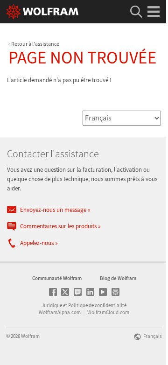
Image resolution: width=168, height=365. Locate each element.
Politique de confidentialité (97, 305)
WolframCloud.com (108, 312)
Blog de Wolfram (118, 278)
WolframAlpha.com (60, 312)
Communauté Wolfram (57, 278)
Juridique (52, 305)
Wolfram (30, 336)
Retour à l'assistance (35, 43)
